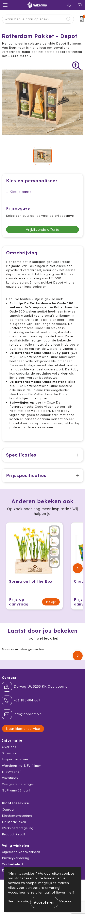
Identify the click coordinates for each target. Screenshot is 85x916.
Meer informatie (18, 901)
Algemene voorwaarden (21, 852)
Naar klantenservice (23, 729)
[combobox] (33, 19)
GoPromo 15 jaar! (16, 790)
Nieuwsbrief (11, 772)
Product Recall (13, 834)
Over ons (9, 747)
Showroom (10, 753)
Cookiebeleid (12, 864)
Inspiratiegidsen (15, 759)
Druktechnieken (14, 822)
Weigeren (65, 901)
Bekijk (51, 602)
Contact (8, 809)
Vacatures (10, 778)
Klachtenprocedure (17, 815)
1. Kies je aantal (19, 192)
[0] (80, 19)
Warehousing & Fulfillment (22, 765)
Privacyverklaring (15, 858)
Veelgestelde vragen (18, 784)
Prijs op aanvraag (18, 601)
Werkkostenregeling (17, 828)
